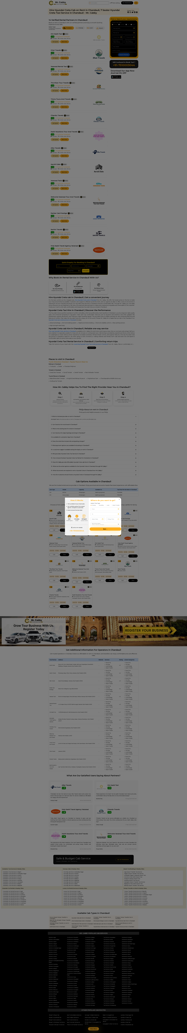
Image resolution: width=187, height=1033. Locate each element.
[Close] (119, 499)
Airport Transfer (116, 505)
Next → (105, 529)
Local (108, 505)
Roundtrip (101, 505)
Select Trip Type (95, 503)
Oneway (94, 505)
